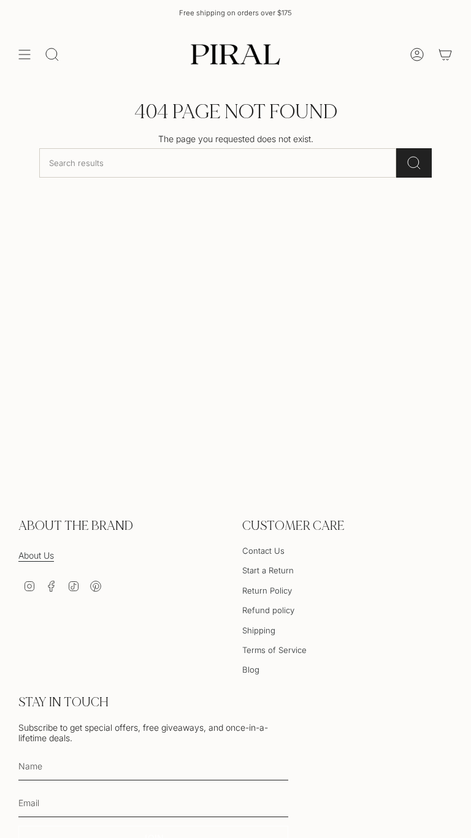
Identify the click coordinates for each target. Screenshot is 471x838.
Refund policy (268, 610)
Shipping (258, 630)
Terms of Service (274, 650)
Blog (250, 669)
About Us (36, 555)
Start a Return (268, 570)
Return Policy (267, 590)
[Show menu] (24, 54)
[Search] (414, 163)
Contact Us (263, 551)
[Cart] (445, 54)
